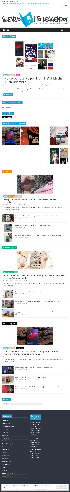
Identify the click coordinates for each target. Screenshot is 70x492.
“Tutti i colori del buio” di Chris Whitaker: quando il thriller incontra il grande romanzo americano (31, 352)
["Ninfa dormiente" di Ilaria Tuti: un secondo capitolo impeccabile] (59, 136)
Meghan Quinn (51, 85)
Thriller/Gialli (20, 348)
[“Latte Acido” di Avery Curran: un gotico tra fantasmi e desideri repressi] (8, 215)
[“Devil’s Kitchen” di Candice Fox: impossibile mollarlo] (8, 376)
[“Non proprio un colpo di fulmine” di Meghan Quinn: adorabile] (35, 40)
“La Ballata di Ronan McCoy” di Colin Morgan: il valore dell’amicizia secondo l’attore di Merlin (34, 276)
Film (3, 441)
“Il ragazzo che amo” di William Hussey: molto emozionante (32, 292)
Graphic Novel (6, 447)
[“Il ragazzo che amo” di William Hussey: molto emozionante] (8, 291)
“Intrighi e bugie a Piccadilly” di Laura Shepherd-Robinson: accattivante (30, 200)
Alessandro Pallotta (20, 280)
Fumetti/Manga (6, 444)
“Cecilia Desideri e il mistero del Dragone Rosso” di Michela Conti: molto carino (38, 301)
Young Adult (5, 476)
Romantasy (5, 464)
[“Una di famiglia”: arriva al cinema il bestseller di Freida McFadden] (8, 367)
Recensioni (11, 75)
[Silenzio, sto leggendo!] (35, 12)
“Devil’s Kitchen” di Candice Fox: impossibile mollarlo (30, 377)
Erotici (4, 435)
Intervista (5, 450)
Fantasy (4, 438)
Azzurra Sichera (21, 85)
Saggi (3, 470)
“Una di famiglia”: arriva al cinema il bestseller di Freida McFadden (34, 367)
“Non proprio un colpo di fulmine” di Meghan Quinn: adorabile (33, 80)
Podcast (4, 458)
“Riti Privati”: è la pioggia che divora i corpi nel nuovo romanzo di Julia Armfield (38, 235)
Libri (5, 75)
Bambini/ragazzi (8, 272)
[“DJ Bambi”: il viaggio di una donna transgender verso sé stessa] (8, 225)
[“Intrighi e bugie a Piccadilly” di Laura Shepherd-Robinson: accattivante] (35, 176)
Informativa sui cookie (40, 489)
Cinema (4, 429)
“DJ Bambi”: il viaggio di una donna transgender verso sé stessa (33, 225)
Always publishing (41, 85)
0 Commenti (31, 85)
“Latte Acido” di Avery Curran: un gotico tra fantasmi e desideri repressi (28, 4)
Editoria (4, 432)
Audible (4, 420)
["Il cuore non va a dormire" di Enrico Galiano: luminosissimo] (59, 157)
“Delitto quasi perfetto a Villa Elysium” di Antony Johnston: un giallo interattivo (38, 387)
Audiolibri (4, 423)
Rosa (18, 75)
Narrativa (11, 196)
